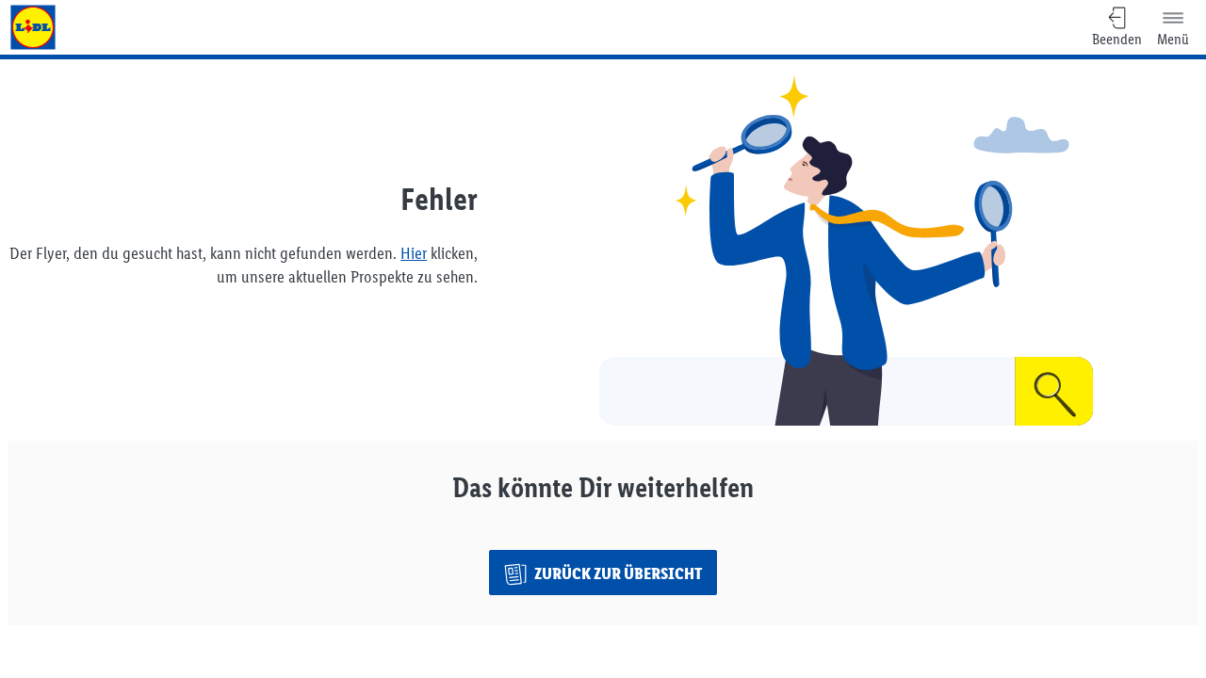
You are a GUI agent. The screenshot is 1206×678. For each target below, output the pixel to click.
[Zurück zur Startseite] (33, 27)
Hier (413, 253)
